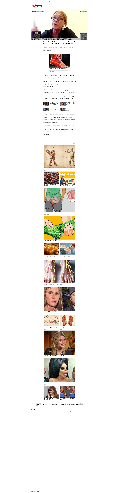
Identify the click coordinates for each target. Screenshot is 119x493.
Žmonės (54, 1)
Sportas (57, 1)
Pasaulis (35, 1)
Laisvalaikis (60, 1)
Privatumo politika (65, 1)
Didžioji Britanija (39, 1)
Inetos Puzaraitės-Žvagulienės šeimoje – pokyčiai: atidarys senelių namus (72, 404)
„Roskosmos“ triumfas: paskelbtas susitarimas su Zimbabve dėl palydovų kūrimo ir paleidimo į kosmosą (40, 482)
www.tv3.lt (45, 137)
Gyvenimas (50, 1)
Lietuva (32, 1)
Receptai (43, 1)
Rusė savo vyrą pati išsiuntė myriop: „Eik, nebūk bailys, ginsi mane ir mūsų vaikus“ (58, 482)
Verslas (47, 1)
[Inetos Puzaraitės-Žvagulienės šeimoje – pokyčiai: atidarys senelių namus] (85, 404)
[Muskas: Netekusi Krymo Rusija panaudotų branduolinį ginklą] (79, 446)
